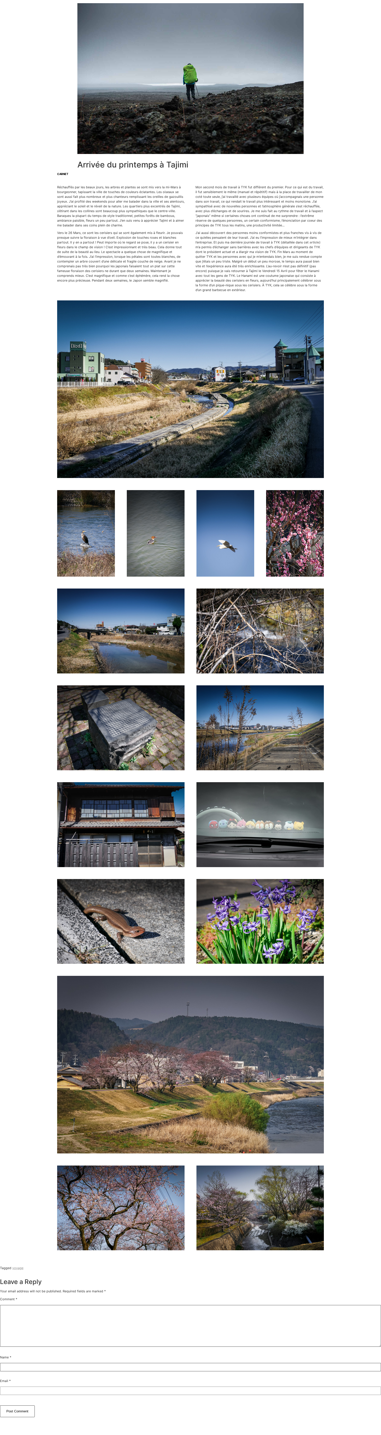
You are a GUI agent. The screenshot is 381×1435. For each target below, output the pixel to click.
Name (5, 1357)
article (314, 242)
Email (5, 1380)
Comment (8, 1299)
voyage (17, 1268)
